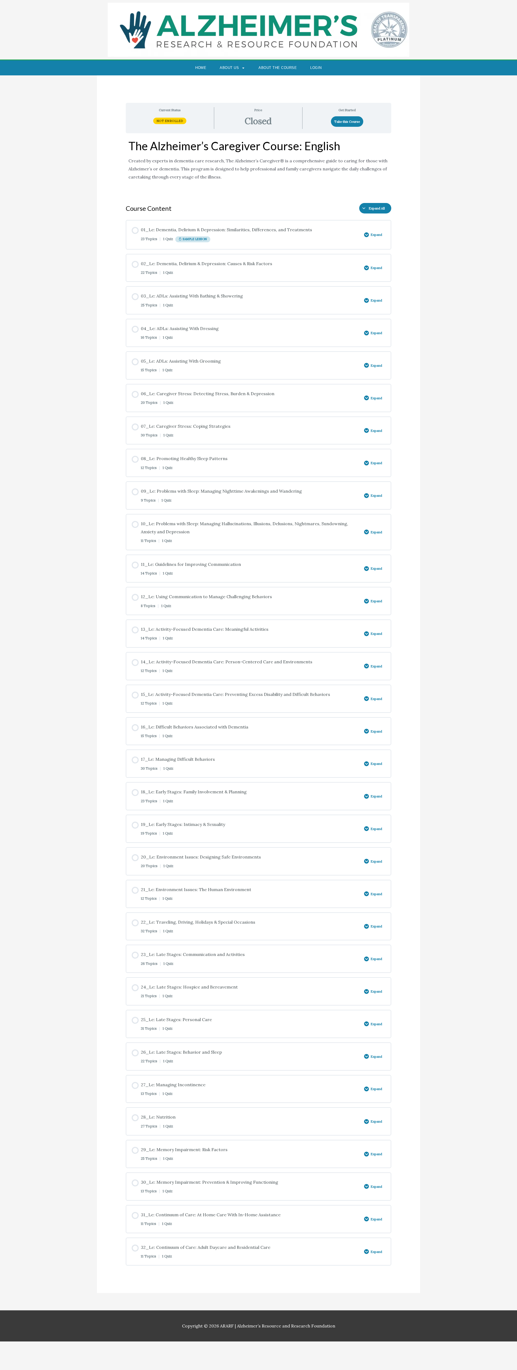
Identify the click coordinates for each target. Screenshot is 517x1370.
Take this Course (347, 122)
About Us (229, 68)
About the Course (277, 68)
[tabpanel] (259, 166)
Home (200, 68)
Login (316, 68)
